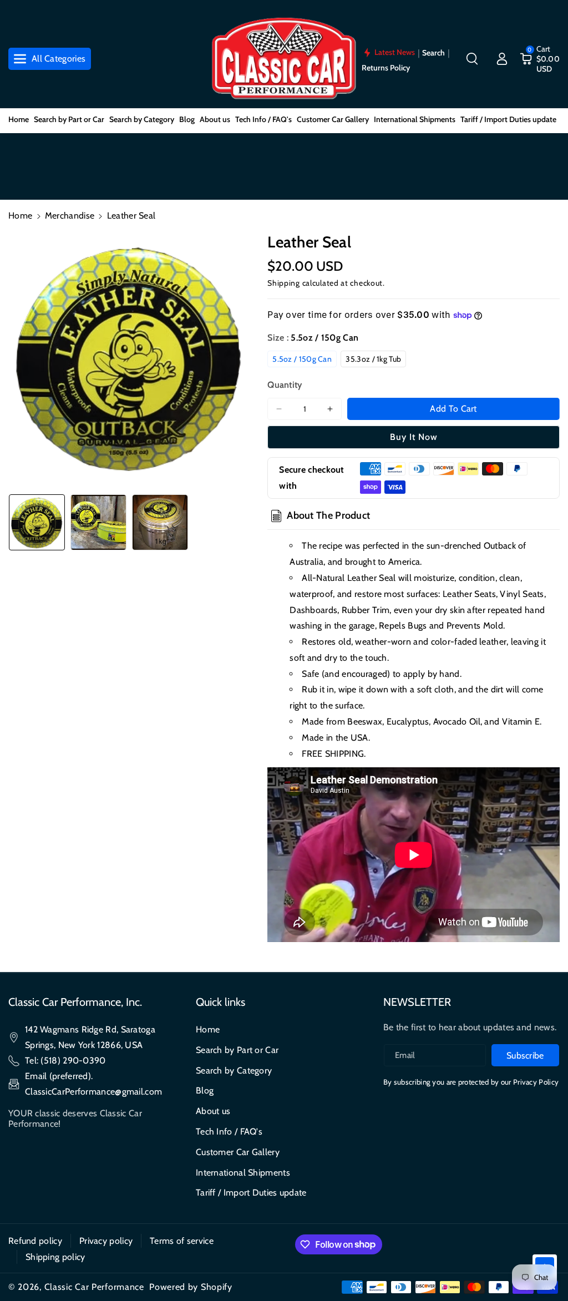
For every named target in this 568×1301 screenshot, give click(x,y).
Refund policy (35, 1241)
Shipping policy (55, 1257)
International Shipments (243, 1172)
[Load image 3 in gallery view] (160, 522)
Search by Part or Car (237, 1050)
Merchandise (69, 215)
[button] (472, 59)
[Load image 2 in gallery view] (98, 522)
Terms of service (182, 1241)
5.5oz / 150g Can (302, 359)
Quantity (284, 384)
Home (20, 215)
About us (213, 1111)
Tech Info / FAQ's (229, 1131)
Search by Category (234, 1070)
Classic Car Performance (94, 1287)
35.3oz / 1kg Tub (373, 359)
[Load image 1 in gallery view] (37, 522)
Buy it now (414, 437)
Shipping (283, 283)
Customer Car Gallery (238, 1152)
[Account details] (502, 59)
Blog (205, 1090)
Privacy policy (106, 1241)
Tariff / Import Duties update (251, 1192)
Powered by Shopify (190, 1287)
